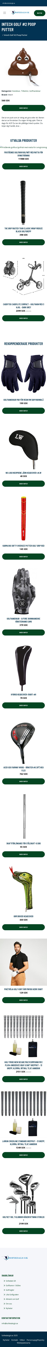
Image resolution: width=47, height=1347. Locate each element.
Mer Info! (23, 108)
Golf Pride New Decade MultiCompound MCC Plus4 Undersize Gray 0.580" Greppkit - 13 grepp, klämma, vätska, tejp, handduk (23, 1065)
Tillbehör (25, 91)
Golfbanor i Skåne (13, 1285)
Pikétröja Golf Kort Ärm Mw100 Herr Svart (23, 989)
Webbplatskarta (23, 1343)
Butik (39, 13)
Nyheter (9, 1308)
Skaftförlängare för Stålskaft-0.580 (23, 843)
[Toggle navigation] (5, 13)
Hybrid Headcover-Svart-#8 (23, 694)
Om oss (9, 1303)
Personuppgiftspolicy (35, 1340)
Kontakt (14, 1340)
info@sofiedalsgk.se (9, 3)
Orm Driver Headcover (23, 916)
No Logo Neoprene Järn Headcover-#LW (23, 472)
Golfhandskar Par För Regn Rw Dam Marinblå (23, 399)
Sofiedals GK (11, 1281)
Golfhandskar (35, 91)
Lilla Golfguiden (12, 1294)
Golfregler (10, 1290)
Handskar (16, 91)
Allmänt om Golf (12, 1299)
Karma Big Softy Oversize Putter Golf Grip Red (23, 545)
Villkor (22, 1340)
